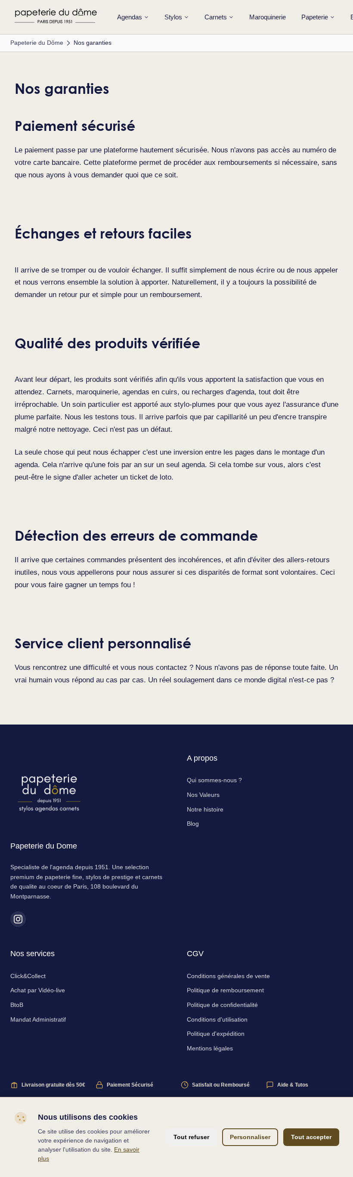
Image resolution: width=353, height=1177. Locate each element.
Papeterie (314, 17)
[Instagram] (18, 919)
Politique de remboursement (225, 990)
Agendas (129, 17)
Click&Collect (28, 976)
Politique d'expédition (216, 1033)
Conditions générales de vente (228, 976)
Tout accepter (311, 1137)
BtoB (16, 1004)
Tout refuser (191, 1137)
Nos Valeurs (203, 794)
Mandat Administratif (38, 1019)
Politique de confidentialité (222, 1004)
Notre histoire (205, 809)
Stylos (173, 17)
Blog (193, 823)
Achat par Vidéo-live (37, 990)
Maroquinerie (267, 17)
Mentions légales (210, 1048)
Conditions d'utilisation (217, 1019)
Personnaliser (250, 1137)
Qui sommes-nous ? (214, 780)
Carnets (215, 17)
